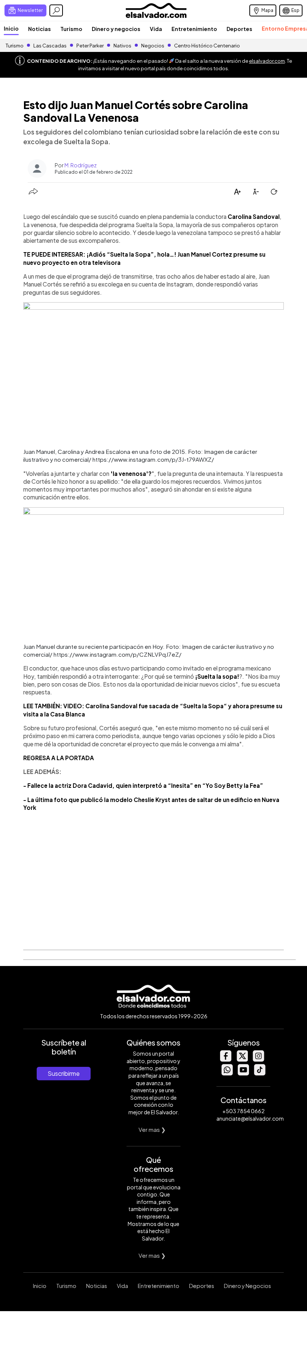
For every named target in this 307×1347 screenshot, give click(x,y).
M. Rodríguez (80, 165)
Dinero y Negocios (247, 1285)
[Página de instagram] (258, 1059)
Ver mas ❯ (152, 1129)
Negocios (152, 46)
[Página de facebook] (225, 1059)
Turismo (71, 28)
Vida (156, 28)
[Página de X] (242, 1059)
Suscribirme (64, 1073)
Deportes (239, 28)
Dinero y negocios (116, 28)
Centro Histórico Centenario (207, 46)
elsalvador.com (267, 61)
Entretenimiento (194, 28)
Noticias (39, 28)
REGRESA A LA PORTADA (58, 757)
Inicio (11, 28)
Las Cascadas (50, 46)
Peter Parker (90, 46)
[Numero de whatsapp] (227, 1073)
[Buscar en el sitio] (56, 10)
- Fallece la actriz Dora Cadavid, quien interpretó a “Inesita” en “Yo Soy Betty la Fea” (143, 785)
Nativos (122, 46)
